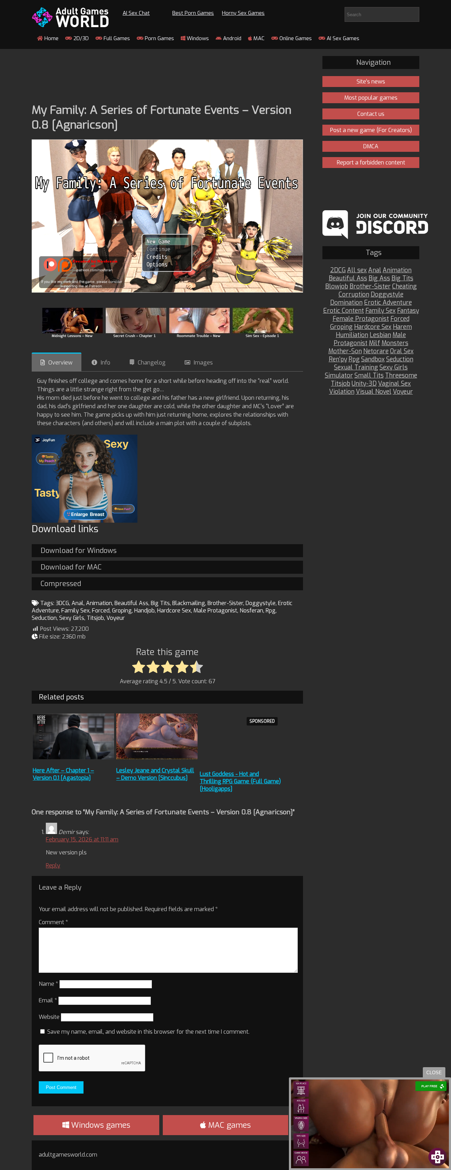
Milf (374, 343)
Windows (197, 38)
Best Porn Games (193, 13)
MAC (258, 38)
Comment (53, 922)
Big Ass (379, 278)
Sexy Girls (71, 618)
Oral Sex (402, 351)
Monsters (395, 343)
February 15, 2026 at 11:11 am (82, 839)
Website (49, 1017)
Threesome (401, 376)
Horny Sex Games (243, 13)
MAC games (228, 1125)
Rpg (271, 610)
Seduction (44, 618)
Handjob (144, 610)
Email (48, 1000)
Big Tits (160, 603)
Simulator (339, 376)
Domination (346, 303)
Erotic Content (343, 311)
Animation (99, 603)
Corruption (354, 295)
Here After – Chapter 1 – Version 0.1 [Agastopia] (63, 774)
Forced (101, 610)
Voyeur (115, 618)
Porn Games (158, 38)
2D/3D (80, 38)
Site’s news (371, 81)
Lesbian (380, 335)
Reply (53, 865)
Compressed (61, 584)
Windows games (99, 1125)
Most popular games (370, 97)
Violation (341, 392)
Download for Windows (79, 550)
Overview (60, 362)
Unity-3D (364, 384)
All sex (357, 270)
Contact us (370, 114)
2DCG (338, 270)
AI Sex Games (342, 38)
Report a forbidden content (371, 162)
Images (203, 362)
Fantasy (408, 311)
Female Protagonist (361, 319)
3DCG (62, 603)
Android (231, 38)
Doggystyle (261, 603)
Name (48, 984)
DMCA (370, 146)
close (434, 1072)
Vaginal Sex (394, 384)
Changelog (152, 362)
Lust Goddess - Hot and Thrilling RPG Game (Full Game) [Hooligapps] (240, 781)
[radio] (138, 667)
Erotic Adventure (388, 303)
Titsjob (95, 618)
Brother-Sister (225, 603)
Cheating (404, 286)
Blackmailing (188, 603)
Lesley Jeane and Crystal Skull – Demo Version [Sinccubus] (155, 774)
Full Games (116, 38)
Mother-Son (345, 351)
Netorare (376, 351)
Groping (122, 610)
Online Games (295, 38)
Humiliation (352, 335)
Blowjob (336, 286)
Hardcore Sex (174, 610)
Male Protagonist (215, 610)
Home (50, 38)
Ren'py (338, 359)
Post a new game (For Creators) (371, 130)
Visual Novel (373, 392)
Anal (78, 603)
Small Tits (369, 376)
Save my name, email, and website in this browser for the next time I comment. (148, 1031)
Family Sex (75, 610)
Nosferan (251, 610)
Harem (402, 327)
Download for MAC (71, 567)
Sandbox (373, 359)
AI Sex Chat (136, 13)
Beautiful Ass (131, 603)
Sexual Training (356, 367)
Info (105, 362)
